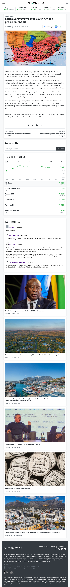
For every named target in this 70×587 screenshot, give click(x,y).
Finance (7, 313)
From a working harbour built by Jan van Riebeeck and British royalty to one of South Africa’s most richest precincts (33, 400)
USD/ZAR (34, 8)
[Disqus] (35, 247)
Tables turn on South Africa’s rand (17, 489)
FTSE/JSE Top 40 (22, 8)
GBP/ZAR (47, 8)
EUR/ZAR (61, 8)
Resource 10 (9, 205)
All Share (8, 183)
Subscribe (60, 149)
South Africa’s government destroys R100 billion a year (25, 311)
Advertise (61, 547)
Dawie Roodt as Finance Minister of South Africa (22, 445)
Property (7, 357)
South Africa (9, 16)
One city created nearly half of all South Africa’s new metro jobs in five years (32, 533)
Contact (52, 547)
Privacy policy (43, 547)
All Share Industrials (12, 188)
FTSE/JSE (7, 8)
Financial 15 (9, 194)
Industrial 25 (9, 199)
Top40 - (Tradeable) (12, 210)
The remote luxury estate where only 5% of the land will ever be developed (32, 355)
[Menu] (3, 2)
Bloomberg (9, 27)
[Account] (67, 2)
